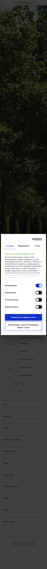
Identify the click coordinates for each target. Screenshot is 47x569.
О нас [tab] (37, 246)
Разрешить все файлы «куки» (23, 317)
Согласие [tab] (10, 246)
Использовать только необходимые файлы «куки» (23, 326)
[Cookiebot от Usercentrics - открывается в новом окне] (32, 239)
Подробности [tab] (23, 246)
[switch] (39, 292)
